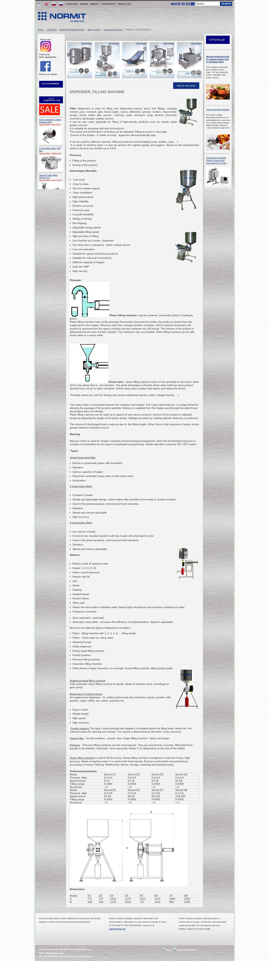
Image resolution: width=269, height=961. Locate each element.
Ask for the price (186, 85)
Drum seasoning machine (217, 109)
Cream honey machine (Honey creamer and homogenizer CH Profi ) (216, 160)
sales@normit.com (117, 929)
